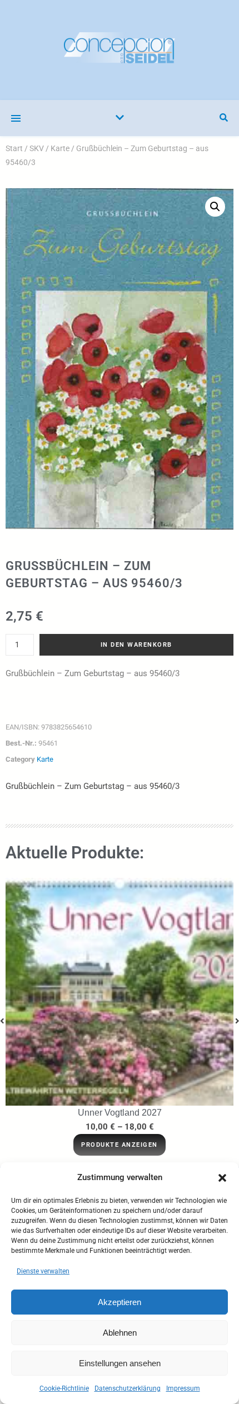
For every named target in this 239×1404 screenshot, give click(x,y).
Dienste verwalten (43, 1271)
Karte (60, 148)
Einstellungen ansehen (120, 1363)
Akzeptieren (119, 1302)
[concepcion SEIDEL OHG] (119, 50)
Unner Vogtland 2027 (120, 1112)
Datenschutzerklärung (127, 1388)
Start (14, 148)
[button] (222, 1177)
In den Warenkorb (136, 644)
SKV (36, 148)
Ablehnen (120, 1332)
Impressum (183, 1388)
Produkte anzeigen (119, 1144)
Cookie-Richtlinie (64, 1388)
